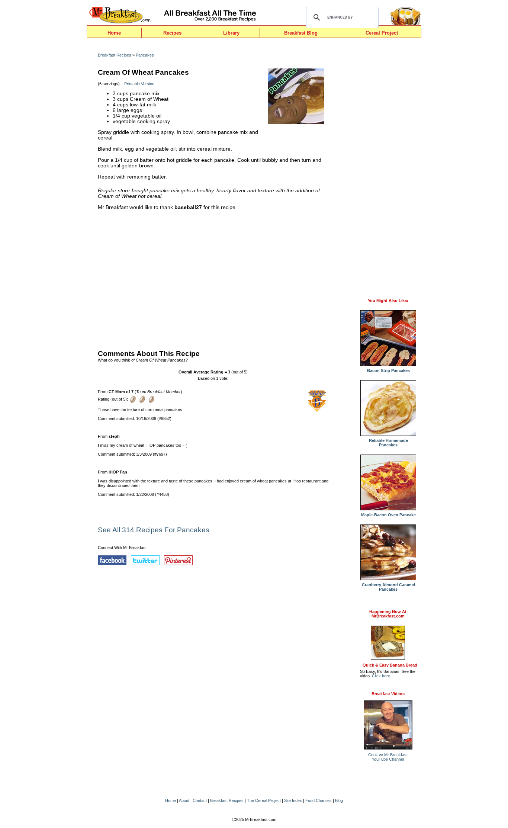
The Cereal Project (264, 800)
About (184, 800)
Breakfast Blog (301, 33)
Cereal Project (382, 33)
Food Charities (318, 800)
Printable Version (139, 83)
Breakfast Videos (388, 693)
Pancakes (145, 55)
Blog (339, 800)
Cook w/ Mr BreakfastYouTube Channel (388, 756)
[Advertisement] (213, 278)
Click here (381, 676)
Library (231, 33)
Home (114, 33)
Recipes (172, 33)
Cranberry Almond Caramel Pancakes (388, 587)
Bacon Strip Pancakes (388, 370)
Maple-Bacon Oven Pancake (388, 515)
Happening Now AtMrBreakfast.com (387, 613)
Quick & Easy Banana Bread (390, 665)
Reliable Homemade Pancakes (388, 442)
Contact (200, 800)
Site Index (293, 800)
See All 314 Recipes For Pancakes (153, 530)
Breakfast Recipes (114, 55)
